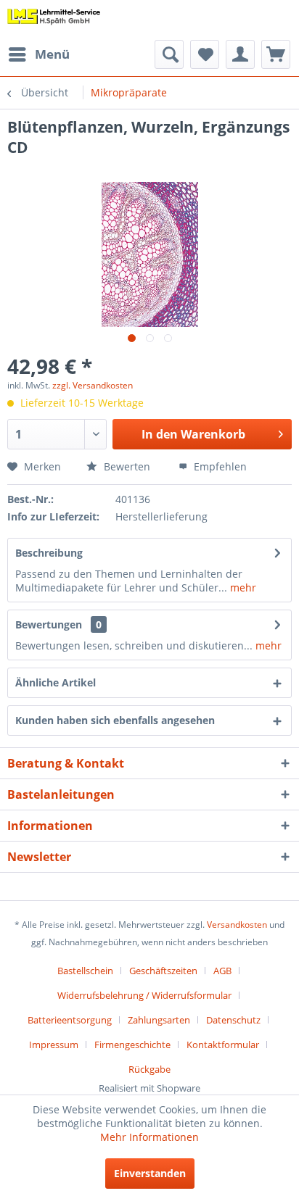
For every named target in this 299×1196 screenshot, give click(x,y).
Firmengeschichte (132, 1044)
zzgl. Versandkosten (92, 385)
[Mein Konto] (240, 54)
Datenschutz (233, 1019)
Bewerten (125, 466)
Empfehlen (219, 466)
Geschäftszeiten (163, 970)
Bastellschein (85, 970)
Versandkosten (237, 924)
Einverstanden (150, 1173)
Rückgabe (149, 1069)
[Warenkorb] (275, 54)
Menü (52, 54)
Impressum (53, 1044)
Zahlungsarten (159, 1019)
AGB (222, 970)
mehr (241, 587)
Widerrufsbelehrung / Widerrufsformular (144, 995)
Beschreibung (49, 553)
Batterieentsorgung (70, 1019)
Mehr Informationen (149, 1137)
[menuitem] (38, 54)
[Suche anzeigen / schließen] (169, 54)
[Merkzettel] (204, 54)
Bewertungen (48, 624)
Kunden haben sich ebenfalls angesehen (115, 720)
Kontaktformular (223, 1044)
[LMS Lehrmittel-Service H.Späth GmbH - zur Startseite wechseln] (54, 20)
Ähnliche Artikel (55, 682)
